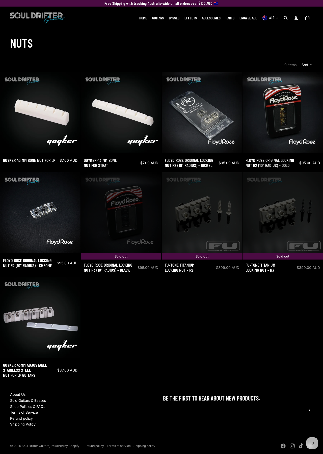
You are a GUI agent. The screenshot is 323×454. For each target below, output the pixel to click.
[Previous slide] (250, 112)
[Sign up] (308, 410)
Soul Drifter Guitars (35, 446)
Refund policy (21, 418)
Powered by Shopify (65, 446)
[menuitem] (143, 17)
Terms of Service (24, 412)
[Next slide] (315, 112)
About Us (17, 394)
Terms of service (119, 446)
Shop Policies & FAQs (27, 406)
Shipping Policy (23, 424)
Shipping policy (144, 446)
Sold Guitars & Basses (28, 400)
